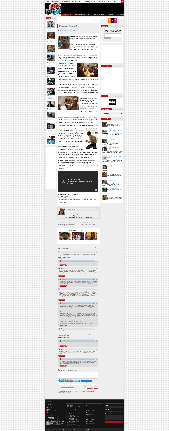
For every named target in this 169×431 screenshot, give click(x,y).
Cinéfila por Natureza (72, 424)
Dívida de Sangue (70, 422)
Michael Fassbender (61, 20)
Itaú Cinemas (50, 407)
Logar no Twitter (76, 381)
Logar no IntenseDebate (61, 381)
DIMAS (48, 409)
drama (88, 18)
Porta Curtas (50, 415)
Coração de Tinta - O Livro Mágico (50, 41)
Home (61, 18)
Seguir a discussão (96, 247)
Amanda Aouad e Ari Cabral (59, 419)
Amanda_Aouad (65, 261)
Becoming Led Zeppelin (50, 75)
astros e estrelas (90, 408)
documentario (90, 414)
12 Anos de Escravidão (78, 21)
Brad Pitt (72, 18)
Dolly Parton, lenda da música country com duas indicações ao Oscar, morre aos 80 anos (74, 412)
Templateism (78, 429)
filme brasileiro (90, 419)
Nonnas (110, 173)
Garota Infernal (112, 139)
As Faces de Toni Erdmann (114, 14)
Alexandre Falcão (64, 252)
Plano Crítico (70, 405)
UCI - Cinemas (50, 404)
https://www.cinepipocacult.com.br (55, 424)
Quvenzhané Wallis (61, 21)
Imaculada (50, 52)
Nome (59, 382)
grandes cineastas (91, 423)
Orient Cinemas (50, 406)
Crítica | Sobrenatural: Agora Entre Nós (74, 407)
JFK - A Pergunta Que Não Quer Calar (95, 14)
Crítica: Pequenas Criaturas (72, 419)
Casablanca (50, 130)
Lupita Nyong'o (93, 18)
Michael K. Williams (70, 20)
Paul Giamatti (83, 20)
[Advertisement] (99, 11)
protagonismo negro (91, 20)
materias (89, 425)
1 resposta (69, 257)
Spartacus (94, 49)
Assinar (59, 388)
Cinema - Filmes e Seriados (73, 421)
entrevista (89, 417)
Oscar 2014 (78, 20)
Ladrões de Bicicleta (50, 29)
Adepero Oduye (66, 18)
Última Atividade (75, 250)
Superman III (80, 14)
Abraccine (49, 401)
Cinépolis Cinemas (51, 403)
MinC (48, 412)
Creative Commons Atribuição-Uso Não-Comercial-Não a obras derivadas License (54, 421)
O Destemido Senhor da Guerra (50, 64)
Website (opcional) (87, 382)
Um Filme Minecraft (113, 188)
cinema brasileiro (91, 410)
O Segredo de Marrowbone (115, 123)
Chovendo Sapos (70, 418)
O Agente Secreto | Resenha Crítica (74, 425)
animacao (89, 405)
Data (65, 250)
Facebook (97, 209)
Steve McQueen (69, 21)
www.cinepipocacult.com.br (53, 422)
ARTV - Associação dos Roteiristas (54, 414)
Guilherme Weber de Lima (66, 289)
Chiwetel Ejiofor (78, 18)
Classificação (69, 250)
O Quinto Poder (49, 120)
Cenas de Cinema (71, 415)
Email (72, 382)
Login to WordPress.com (69, 381)
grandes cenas (90, 421)
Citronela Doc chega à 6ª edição (73, 416)
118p (69, 279)
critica (84, 18)
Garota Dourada (112, 195)
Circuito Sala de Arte (51, 410)
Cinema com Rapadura (72, 409)
